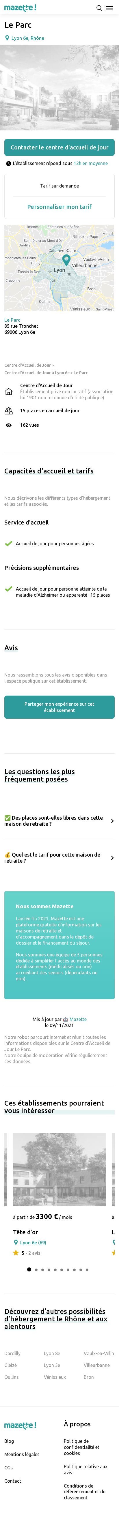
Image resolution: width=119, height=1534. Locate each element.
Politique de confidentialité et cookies (81, 1447)
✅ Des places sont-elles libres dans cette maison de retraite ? (53, 821)
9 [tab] (80, 1270)
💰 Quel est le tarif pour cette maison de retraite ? (52, 858)
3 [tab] (42, 1270)
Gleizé (10, 1365)
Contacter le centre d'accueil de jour (60, 147)
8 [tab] (74, 1270)
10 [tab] (87, 1270)
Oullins (11, 1377)
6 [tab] (61, 1270)
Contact (12, 1481)
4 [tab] (49, 1270)
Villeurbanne (97, 1365)
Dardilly (12, 1353)
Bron (89, 1377)
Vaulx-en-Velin (99, 1353)
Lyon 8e (52, 1353)
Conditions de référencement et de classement (84, 1492)
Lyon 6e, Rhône (28, 38)
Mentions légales (22, 1454)
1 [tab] (29, 1269)
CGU (9, 1467)
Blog (9, 1441)
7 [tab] (68, 1270)
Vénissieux (55, 1377)
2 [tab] (36, 1270)
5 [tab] (55, 1270)
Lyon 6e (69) (33, 1242)
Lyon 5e (52, 1365)
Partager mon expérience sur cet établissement (59, 707)
